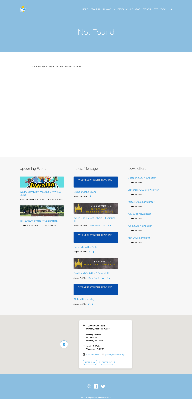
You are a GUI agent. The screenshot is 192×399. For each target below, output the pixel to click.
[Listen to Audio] (108, 226)
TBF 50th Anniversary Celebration (39, 220)
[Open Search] (171, 9)
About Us (95, 9)
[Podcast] (89, 386)
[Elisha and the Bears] (96, 185)
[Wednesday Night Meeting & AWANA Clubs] (42, 185)
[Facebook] (96, 386)
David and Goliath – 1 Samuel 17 (91, 273)
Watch (164, 9)
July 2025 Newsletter (139, 213)
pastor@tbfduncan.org (114, 354)
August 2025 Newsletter (141, 201)
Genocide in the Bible (85, 247)
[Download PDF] (90, 196)
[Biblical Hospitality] (96, 293)
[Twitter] (103, 386)
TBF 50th (147, 9)
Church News (133, 9)
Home (85, 9)
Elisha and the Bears (85, 191)
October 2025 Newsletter (142, 177)
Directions (107, 362)
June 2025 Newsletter (140, 225)
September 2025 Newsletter (143, 189)
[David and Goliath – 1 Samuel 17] (96, 267)
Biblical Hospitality (84, 299)
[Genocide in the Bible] (96, 241)
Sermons (106, 9)
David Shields (94, 225)
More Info (90, 362)
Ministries (119, 9)
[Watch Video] (104, 226)
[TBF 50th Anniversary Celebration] (42, 214)
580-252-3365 (92, 354)
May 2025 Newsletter (140, 237)
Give (156, 9)
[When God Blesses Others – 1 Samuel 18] (96, 211)
